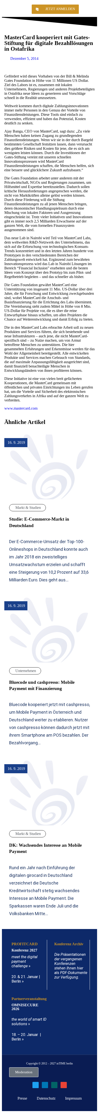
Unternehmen (25, 671)
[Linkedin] (45, 1085)
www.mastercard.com (20, 408)
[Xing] (54, 1085)
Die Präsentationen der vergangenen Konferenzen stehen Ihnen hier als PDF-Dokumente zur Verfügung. (70, 965)
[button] (91, 9)
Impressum (73, 1098)
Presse (22, 1098)
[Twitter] (35, 1085)
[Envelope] (64, 1085)
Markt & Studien (28, 508)
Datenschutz (46, 1098)
